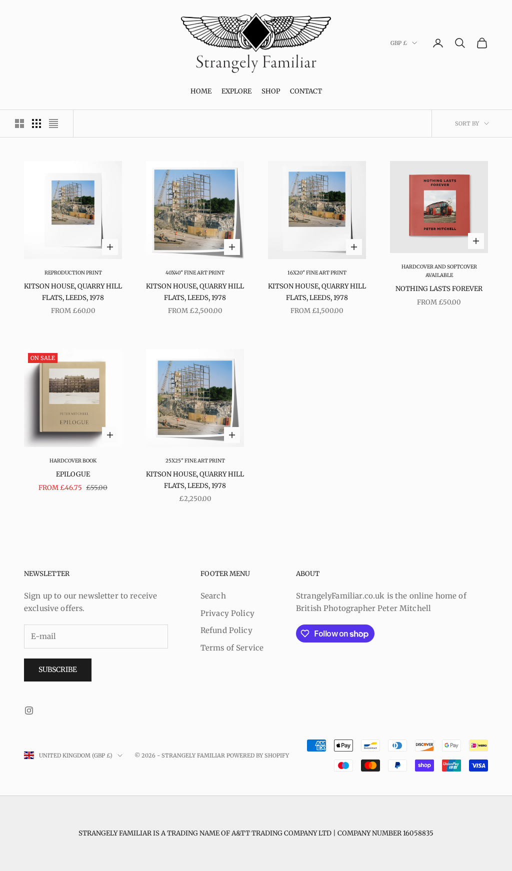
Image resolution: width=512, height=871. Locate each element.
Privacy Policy (227, 613)
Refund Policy (226, 630)
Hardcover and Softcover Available (439, 271)
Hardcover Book (73, 461)
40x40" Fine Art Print (195, 273)
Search (213, 595)
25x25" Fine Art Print (195, 461)
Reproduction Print (73, 273)
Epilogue (73, 474)
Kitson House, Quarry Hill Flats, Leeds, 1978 (73, 292)
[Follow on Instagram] (29, 711)
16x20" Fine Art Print (317, 273)
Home (201, 91)
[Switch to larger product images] (19, 123)
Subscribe (57, 669)
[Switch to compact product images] (53, 123)
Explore (237, 91)
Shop (271, 91)
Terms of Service (232, 647)
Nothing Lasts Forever (439, 288)
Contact (306, 91)
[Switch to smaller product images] (36, 123)
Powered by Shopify (257, 755)
